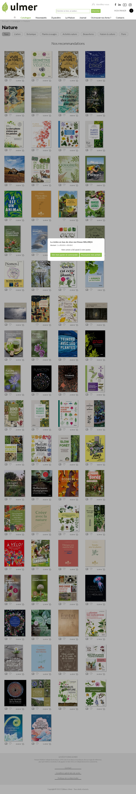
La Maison (70, 17)
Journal (82, 17)
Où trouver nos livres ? (101, 17)
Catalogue (25, 17)
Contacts (120, 17)
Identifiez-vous (102, 4)
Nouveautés (41, 17)
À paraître (56, 17)
